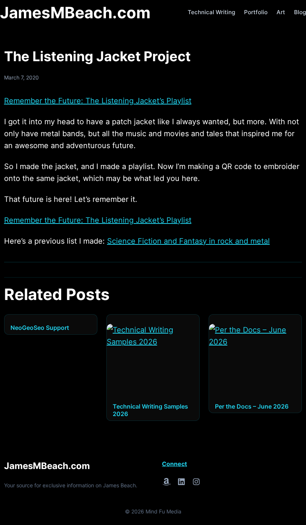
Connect (174, 464)
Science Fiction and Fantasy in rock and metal (188, 241)
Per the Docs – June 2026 (251, 406)
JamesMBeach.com (75, 12)
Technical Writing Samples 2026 (150, 410)
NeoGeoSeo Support (39, 327)
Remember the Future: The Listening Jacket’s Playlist (97, 100)
